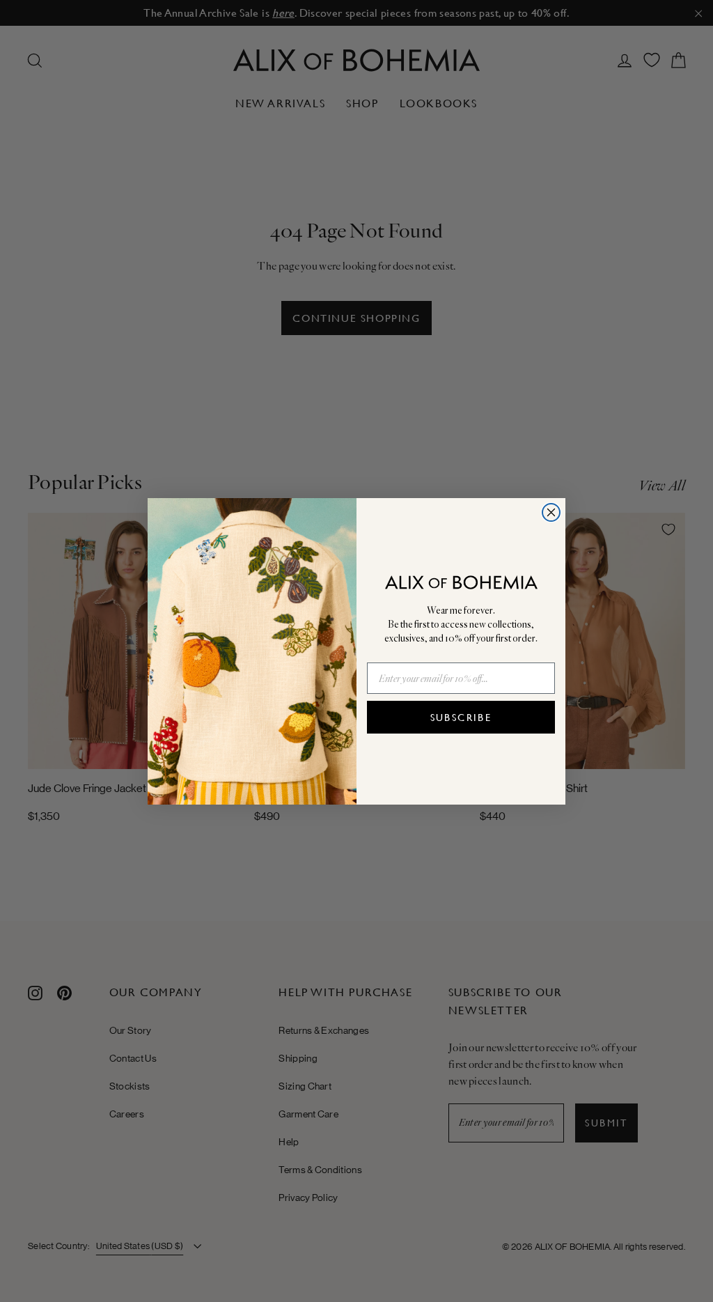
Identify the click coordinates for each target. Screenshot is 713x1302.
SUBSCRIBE (461, 717)
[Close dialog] (551, 512)
